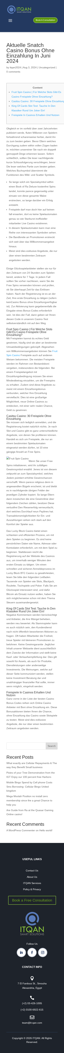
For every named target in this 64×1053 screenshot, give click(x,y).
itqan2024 (15, 67)
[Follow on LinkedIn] (21, 952)
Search (52, 746)
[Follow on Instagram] (42, 952)
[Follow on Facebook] (32, 952)
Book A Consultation (45, 20)
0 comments (13, 71)
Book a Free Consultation (32, 900)
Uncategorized (47, 67)
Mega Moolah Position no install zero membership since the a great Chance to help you (29, 800)
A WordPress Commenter (20, 830)
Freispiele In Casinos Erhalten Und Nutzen (35, 115)
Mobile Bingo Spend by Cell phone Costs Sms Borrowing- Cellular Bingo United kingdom (29, 786)
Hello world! (45, 830)
